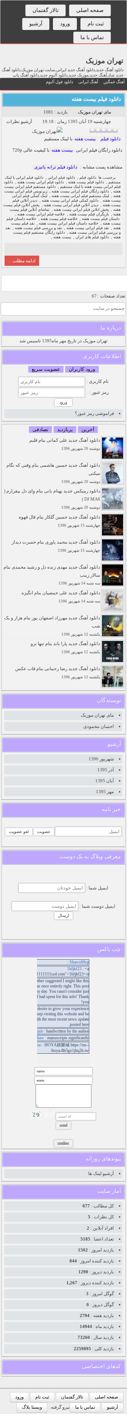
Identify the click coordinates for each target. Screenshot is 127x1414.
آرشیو (35, 23)
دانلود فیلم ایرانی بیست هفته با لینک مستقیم (62, 184)
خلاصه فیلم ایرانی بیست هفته (41, 214)
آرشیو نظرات (19, 121)
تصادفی (40, 429)
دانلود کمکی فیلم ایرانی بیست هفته (70, 200)
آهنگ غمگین (114, 81)
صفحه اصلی (90, 10)
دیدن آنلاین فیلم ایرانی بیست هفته (71, 205)
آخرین (87, 429)
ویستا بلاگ (32, 1407)
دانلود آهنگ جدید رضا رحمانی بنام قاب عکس (57, 672)
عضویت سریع (46, 369)
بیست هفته (85, 138)
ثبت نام (95, 23)
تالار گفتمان (45, 10)
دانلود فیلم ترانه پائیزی (55, 167)
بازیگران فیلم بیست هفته (89, 214)
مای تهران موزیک (94, 112)
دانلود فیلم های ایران (92, 237)
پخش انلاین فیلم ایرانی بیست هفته (81, 210)
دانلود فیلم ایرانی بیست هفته (40, 182)
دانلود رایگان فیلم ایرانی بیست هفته (80, 191)
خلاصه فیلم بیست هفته (59, 219)
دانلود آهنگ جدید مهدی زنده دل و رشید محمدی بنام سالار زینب (52, 575)
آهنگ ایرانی (88, 81)
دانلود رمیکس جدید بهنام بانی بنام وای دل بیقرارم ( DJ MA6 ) (52, 498)
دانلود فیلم (111, 138)
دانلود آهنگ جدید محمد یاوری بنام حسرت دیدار (56, 545)
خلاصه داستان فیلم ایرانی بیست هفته (68, 223)
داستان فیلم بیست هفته (101, 219)
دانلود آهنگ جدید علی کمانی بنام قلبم (64, 444)
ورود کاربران (82, 369)
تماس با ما (92, 37)
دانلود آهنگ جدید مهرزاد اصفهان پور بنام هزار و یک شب (52, 625)
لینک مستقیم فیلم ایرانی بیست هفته (80, 196)
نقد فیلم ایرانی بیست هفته (87, 228)
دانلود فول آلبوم (59, 81)
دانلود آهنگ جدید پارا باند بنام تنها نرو (65, 647)
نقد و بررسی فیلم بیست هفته (38, 228)
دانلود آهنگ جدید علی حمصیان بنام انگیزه (61, 596)
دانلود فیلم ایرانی (61, 177)
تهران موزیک (104, 61)
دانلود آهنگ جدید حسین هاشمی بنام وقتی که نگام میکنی (53, 473)
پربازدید (65, 429)
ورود (65, 23)
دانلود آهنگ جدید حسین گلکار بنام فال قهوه (59, 520)
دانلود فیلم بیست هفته (96, 99)
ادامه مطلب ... (22, 260)
